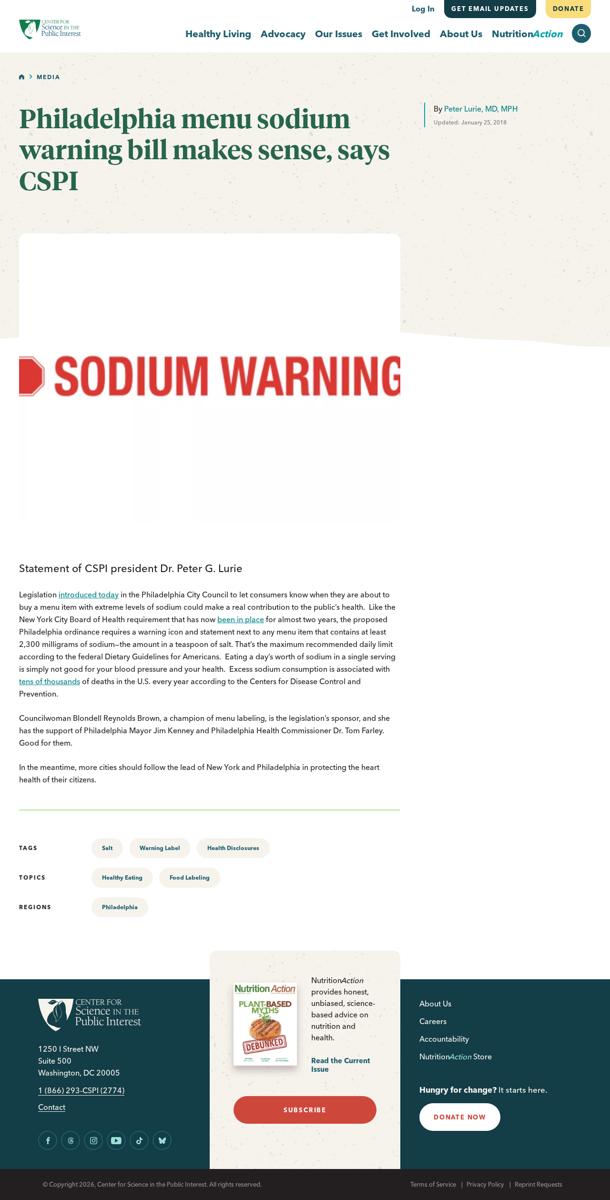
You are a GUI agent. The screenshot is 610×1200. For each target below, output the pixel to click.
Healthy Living (218, 33)
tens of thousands (49, 681)
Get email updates (490, 8)
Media (49, 77)
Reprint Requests (538, 1184)
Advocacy (283, 33)
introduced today (89, 594)
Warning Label (160, 847)
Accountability (444, 1039)
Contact (51, 1107)
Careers (433, 1021)
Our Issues (338, 33)
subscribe (305, 1110)
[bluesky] (162, 1140)
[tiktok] (139, 1140)
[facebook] (47, 1140)
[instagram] (93, 1140)
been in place (240, 619)
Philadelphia (120, 907)
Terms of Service (433, 1184)
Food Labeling (190, 877)
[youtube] (116, 1140)
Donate (568, 8)
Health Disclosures (233, 847)
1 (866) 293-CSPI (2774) (81, 1090)
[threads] (70, 1140)
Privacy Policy (485, 1184)
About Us (461, 33)
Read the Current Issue (340, 1064)
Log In (423, 8)
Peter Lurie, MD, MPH (481, 108)
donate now (460, 1117)
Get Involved (401, 33)
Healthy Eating (122, 877)
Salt (107, 847)
